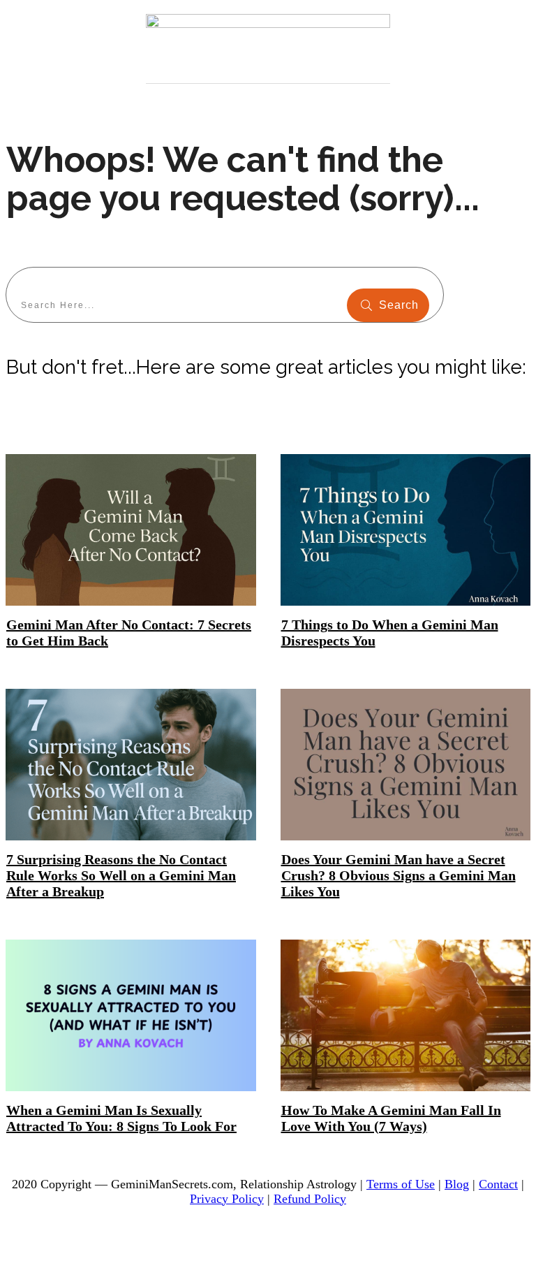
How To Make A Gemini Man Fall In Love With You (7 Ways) (391, 1118)
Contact (498, 1184)
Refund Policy (310, 1199)
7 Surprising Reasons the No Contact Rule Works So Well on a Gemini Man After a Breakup (121, 875)
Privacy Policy (227, 1199)
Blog (457, 1184)
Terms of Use (400, 1184)
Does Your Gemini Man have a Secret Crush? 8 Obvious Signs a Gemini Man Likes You (398, 875)
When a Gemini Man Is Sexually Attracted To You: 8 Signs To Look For (121, 1118)
